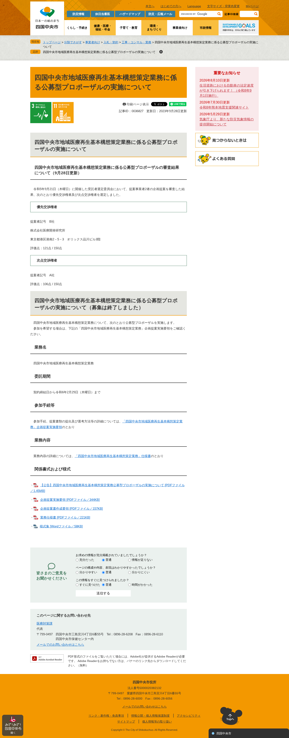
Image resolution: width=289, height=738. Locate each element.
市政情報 (206, 27)
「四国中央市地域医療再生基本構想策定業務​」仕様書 (113, 456)
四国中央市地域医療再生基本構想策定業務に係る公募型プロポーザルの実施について (99, 52)
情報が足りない (142, 559)
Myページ (252, 6)
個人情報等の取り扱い (157, 721)
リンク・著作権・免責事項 (106, 715)
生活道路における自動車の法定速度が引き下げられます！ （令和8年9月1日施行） (227, 90)
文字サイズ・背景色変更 (223, 6)
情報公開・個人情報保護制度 (150, 715)
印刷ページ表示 (138, 104)
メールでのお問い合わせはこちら (60, 644)
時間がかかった (142, 584)
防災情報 (78, 14)
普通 (108, 559)
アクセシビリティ (189, 715)
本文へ (150, 6)
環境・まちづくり (154, 27)
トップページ (52, 42)
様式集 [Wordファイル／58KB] (61, 526)
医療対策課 (44, 623)
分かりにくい (141, 572)
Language (194, 6)
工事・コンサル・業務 (136, 42)
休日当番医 (102, 14)
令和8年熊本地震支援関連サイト (224, 107)
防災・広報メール (160, 14)
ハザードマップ (130, 14)
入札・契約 (110, 42)
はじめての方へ (171, 6)
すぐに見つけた (89, 584)
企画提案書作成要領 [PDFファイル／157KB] (71, 508)
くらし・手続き (77, 27)
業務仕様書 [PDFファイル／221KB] (65, 517)
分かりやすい (88, 572)
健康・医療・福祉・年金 (103, 27)
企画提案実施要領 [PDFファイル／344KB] (70, 499)
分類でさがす (73, 42)
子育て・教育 (129, 27)
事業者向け (180, 27)
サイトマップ (126, 721)
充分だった (86, 559)
